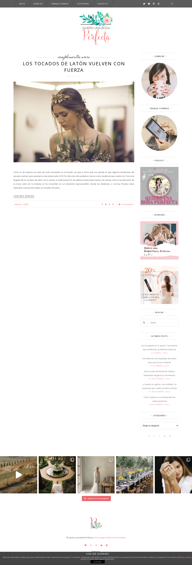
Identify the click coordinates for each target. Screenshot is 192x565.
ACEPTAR (97, 562)
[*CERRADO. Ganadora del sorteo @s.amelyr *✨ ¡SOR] (173, 474)
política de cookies (184, 557)
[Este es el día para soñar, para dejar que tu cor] (57, 474)
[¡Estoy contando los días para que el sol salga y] (134, 474)
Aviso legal (99, 537)
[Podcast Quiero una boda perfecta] (159, 204)
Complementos (69, 56)
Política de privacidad (116, 537)
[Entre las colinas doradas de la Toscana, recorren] (18, 474)
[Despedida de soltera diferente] (159, 258)
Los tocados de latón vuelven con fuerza (74, 66)
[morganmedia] (96, 529)
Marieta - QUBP (21, 204)
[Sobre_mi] (159, 98)
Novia (85, 56)
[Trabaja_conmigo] (159, 150)
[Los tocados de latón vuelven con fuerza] (74, 121)
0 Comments (127, 204)
